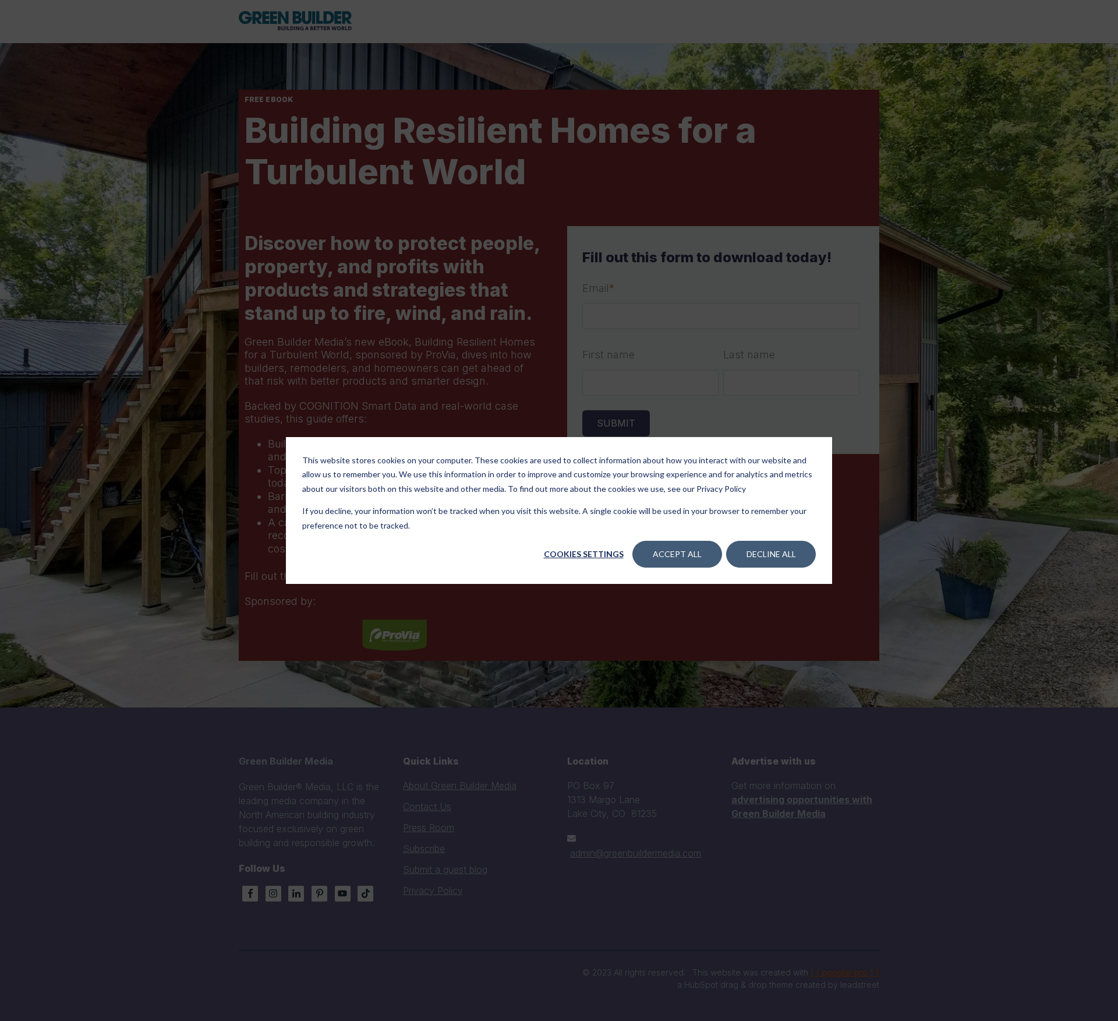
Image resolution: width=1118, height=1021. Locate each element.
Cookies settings (584, 554)
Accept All (677, 554)
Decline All (771, 554)
